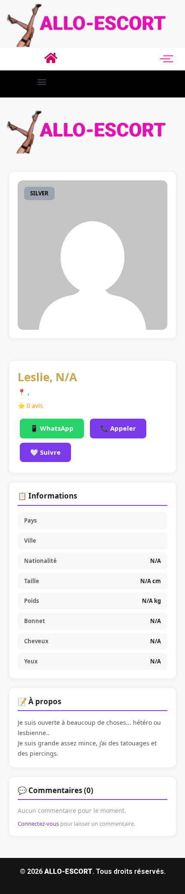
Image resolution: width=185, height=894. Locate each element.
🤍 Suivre (45, 452)
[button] (41, 82)
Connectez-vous (38, 823)
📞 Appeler (118, 428)
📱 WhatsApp (52, 428)
